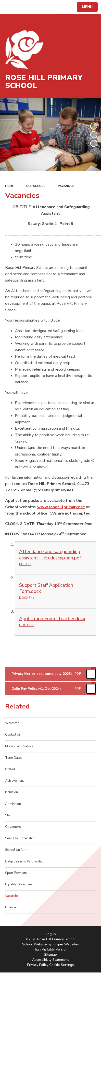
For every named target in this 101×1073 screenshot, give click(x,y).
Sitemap (50, 954)
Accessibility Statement (50, 959)
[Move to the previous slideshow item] (93, 134)
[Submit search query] (59, 6)
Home (9, 186)
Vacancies (66, 186)
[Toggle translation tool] (21, 7)
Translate (40, 8)
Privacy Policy (37, 964)
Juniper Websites (65, 944)
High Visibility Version (50, 949)
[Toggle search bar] (9, 7)
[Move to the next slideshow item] (93, 143)
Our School (35, 186)
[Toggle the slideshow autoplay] (93, 126)
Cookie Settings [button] (61, 964)
